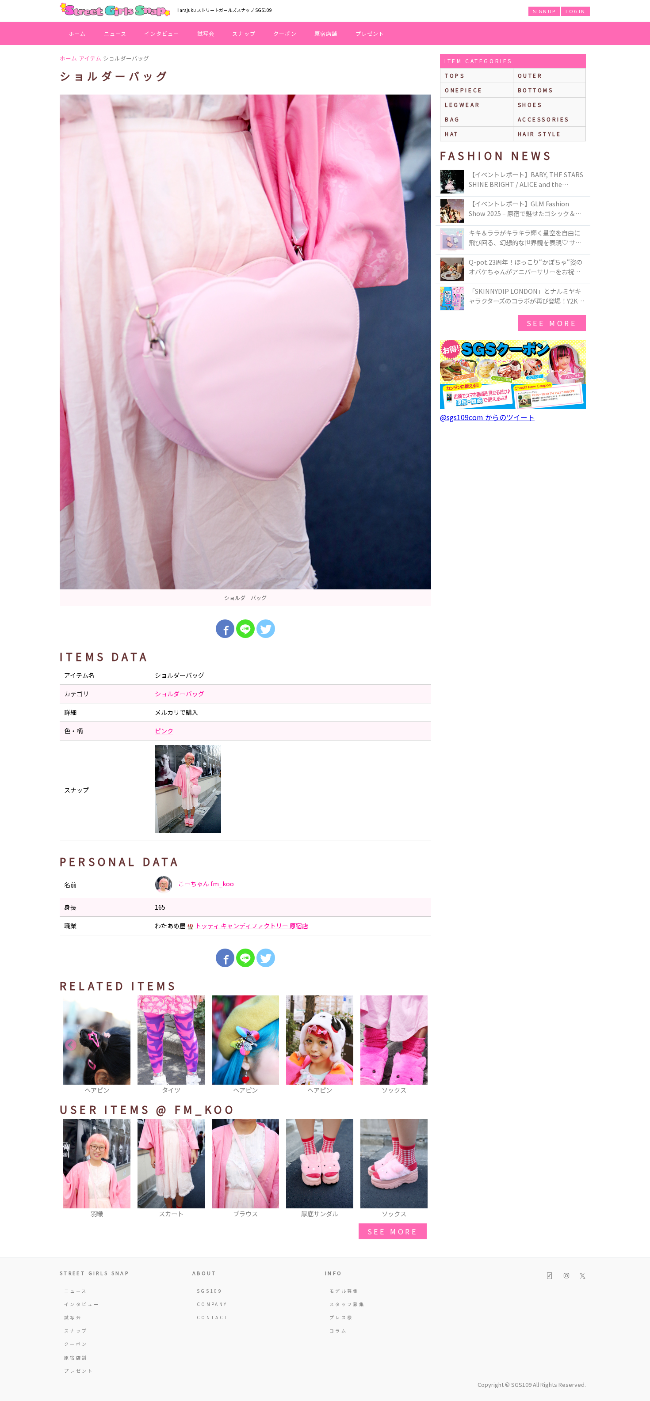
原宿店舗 (326, 33)
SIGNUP (544, 11)
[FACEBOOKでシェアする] (225, 628)
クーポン (285, 33)
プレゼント (370, 33)
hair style (540, 133)
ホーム (77, 33)
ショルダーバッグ (179, 693)
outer (530, 75)
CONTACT (213, 1317)
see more (392, 1231)
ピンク (164, 730)
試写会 (206, 33)
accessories (544, 119)
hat (452, 133)
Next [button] (420, 1045)
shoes (530, 104)
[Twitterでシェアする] (265, 628)
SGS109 (209, 1290)
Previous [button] (70, 1045)
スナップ (244, 33)
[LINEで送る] (245, 628)
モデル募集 (344, 1290)
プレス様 (341, 1317)
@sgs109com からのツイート (487, 417)
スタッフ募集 (347, 1304)
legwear (462, 104)
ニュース (115, 33)
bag (452, 119)
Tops (455, 75)
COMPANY (212, 1304)
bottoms (536, 90)
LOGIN (575, 11)
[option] (245, 350)
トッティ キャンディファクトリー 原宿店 (251, 925)
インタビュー (161, 33)
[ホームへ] (115, 10)
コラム (338, 1330)
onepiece (464, 90)
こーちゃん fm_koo (205, 883)
